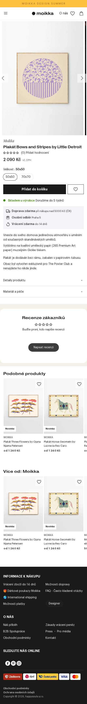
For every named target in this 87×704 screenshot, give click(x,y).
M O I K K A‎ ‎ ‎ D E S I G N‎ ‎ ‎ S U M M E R (43, 3)
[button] (11, 152)
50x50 (10, 177)
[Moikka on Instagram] (19, 663)
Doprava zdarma (23, 211)
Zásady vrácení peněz (60, 625)
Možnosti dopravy (58, 584)
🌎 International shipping (20, 597)
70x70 (26, 177)
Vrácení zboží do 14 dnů (19, 584)
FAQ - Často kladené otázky (64, 591)
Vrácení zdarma (23, 224)
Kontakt (51, 638)
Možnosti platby (14, 604)
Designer (54, 603)
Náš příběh (10, 625)
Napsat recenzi (44, 347)
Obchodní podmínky (17, 638)
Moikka (8, 140)
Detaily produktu (14, 280)
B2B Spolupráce (14, 631)
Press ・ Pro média (58, 631)
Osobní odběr (21, 217)
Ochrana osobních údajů (19, 692)
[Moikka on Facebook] (7, 663)
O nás (63, 13)
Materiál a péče (13, 291)
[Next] (81, 78)
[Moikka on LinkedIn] (24, 663)
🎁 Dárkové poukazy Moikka (21, 591)
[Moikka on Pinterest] (13, 663)
